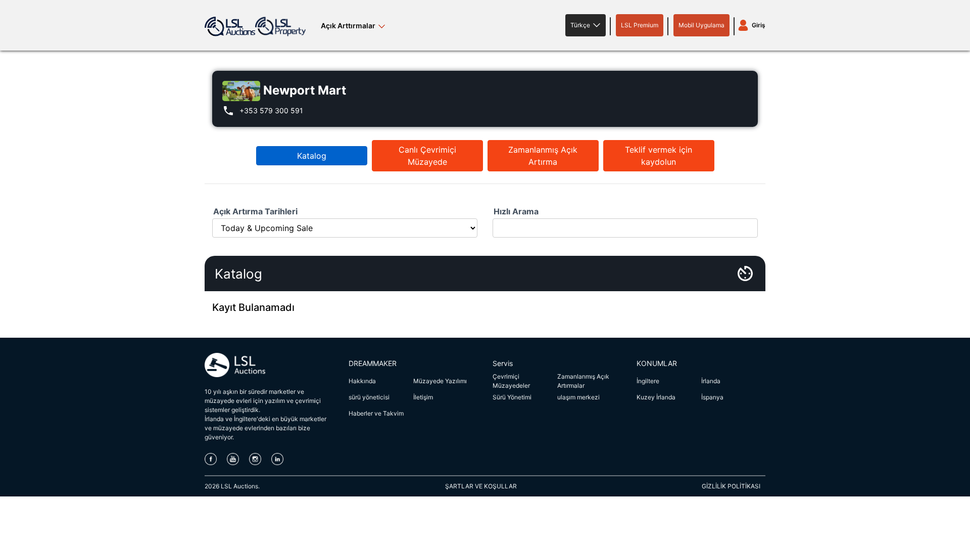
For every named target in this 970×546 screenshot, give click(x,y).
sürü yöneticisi (369, 397)
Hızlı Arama (516, 211)
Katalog (311, 156)
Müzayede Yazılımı (440, 381)
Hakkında (362, 381)
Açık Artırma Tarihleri (255, 211)
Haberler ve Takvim (376, 413)
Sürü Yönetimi (512, 397)
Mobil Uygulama (701, 25)
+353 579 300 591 (271, 110)
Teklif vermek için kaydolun (658, 156)
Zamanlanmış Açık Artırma (542, 156)
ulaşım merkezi (578, 397)
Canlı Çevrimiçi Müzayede (427, 156)
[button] (585, 25)
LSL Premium (639, 25)
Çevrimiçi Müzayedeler (511, 381)
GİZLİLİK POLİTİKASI (731, 486)
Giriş (758, 25)
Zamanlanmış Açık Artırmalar (583, 381)
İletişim (423, 397)
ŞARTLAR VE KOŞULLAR (481, 486)
